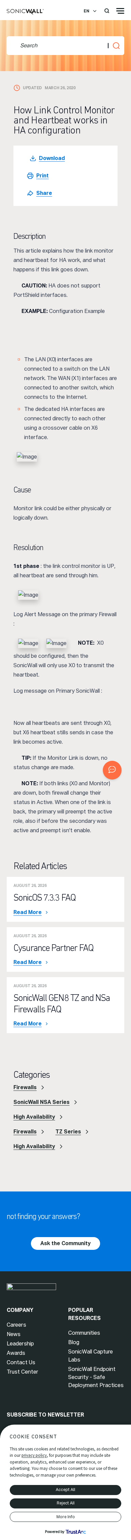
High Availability (34, 1117)
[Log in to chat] (112, 770)
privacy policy (34, 1455)
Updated (32, 88)
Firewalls (25, 1087)
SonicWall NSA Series (41, 1102)
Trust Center (22, 1372)
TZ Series (68, 1131)
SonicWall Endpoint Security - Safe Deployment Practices (96, 1377)
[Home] (25, 12)
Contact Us (21, 1362)
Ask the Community (65, 1243)
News (13, 1334)
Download (52, 158)
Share (44, 193)
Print (42, 175)
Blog (73, 1342)
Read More (27, 912)
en (86, 11)
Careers (16, 1325)
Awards (16, 1353)
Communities (84, 1333)
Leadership (20, 1343)
